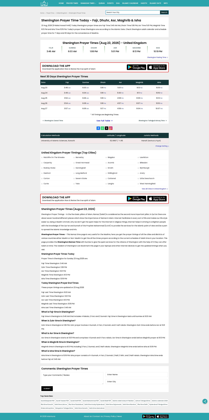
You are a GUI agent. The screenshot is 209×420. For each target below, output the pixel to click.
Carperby (48, 162)
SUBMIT (47, 388)
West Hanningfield (147, 183)
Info (166, 3)
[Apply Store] (157, 67)
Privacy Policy (110, 416)
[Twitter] (106, 128)
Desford (47, 173)
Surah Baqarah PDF (47, 401)
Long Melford (81, 173)
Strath (110, 168)
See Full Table (103, 120)
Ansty (142, 173)
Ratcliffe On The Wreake (54, 157)
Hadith (144, 3)
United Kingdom (61, 13)
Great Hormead (82, 162)
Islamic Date (155, 3)
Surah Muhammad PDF (91, 401)
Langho (111, 183)
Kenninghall (81, 168)
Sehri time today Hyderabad (94, 404)
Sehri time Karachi (81, 408)
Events (110, 3)
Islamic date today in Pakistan (123, 401)
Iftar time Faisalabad (76, 404)
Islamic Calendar (130, 3)
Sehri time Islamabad (96, 408)
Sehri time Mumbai (129, 404)
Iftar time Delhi (143, 404)
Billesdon (143, 162)
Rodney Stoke (49, 168)
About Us (88, 416)
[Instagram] (110, 128)
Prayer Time (50, 13)
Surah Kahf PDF (76, 401)
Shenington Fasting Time (156, 57)
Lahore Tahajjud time (142, 401)
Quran (102, 3)
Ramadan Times (87, 3)
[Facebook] (98, 128)
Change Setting (161, 146)
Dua (118, 3)
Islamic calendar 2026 (160, 401)
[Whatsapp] (102, 128)
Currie (46, 183)
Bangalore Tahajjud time (64, 408)
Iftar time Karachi (47, 404)
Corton (47, 178)
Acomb (111, 162)
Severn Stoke (81, 178)
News (119, 416)
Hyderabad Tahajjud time (158, 404)
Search (164, 12)
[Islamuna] (44, 3)
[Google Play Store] (136, 67)
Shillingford (112, 173)
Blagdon (111, 157)
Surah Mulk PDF (105, 401)
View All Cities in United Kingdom (154, 189)
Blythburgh (144, 168)
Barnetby (80, 157)
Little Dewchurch (147, 178)
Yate (78, 183)
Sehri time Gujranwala (113, 404)
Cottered (112, 178)
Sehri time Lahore (61, 404)
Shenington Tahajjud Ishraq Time (152, 121)
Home (61, 3)
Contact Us (98, 416)
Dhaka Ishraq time (47, 408)
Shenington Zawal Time (54, 121)
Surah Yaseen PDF (62, 401)
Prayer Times (72, 3)
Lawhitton (144, 157)
